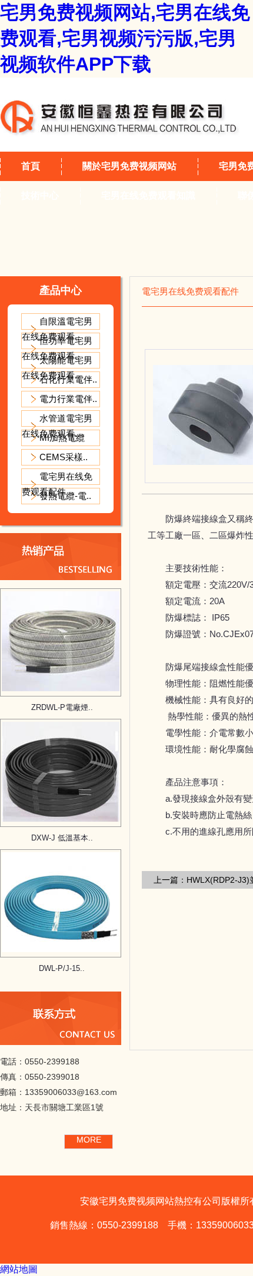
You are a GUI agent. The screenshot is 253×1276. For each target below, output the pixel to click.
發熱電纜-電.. (65, 496)
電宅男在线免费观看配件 (57, 484)
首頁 (30, 166)
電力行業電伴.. (68, 399)
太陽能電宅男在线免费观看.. (57, 367)
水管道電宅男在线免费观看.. (57, 425)
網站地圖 (19, 1269)
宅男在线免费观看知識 (148, 195)
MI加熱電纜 (62, 438)
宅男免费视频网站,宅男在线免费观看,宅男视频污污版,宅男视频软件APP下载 (125, 38)
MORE (88, 1139)
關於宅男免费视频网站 (129, 166)
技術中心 (40, 195)
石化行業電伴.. (68, 379)
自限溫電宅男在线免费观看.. (57, 328)
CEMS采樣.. (63, 457)
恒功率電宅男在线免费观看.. (57, 348)
